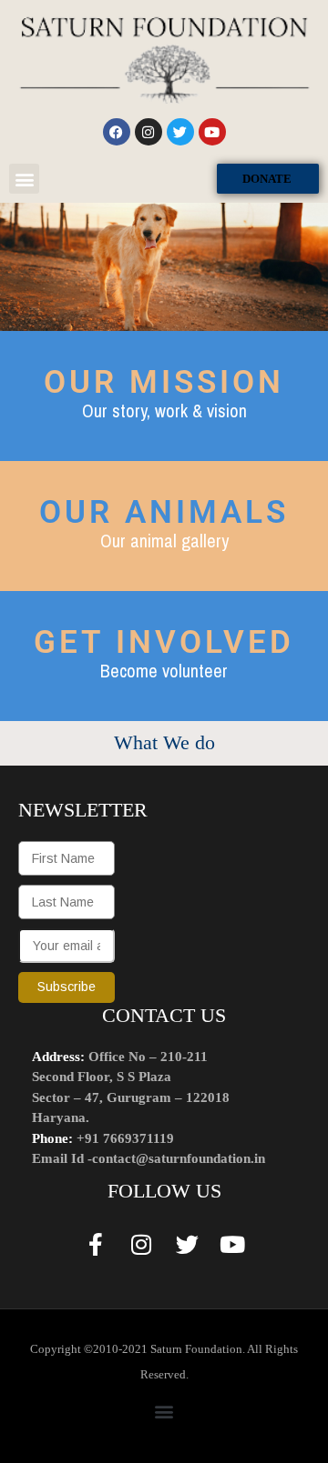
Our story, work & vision (164, 410)
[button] (24, 179)
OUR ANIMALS (164, 512)
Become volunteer (164, 670)
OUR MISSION (164, 382)
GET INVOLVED (164, 642)
